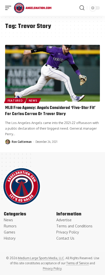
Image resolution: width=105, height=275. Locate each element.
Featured (15, 100)
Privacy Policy (52, 268)
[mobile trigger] (9, 8)
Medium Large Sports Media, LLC (41, 258)
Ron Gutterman (22, 142)
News (33, 100)
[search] (82, 8)
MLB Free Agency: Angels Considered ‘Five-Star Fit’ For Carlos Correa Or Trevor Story (50, 111)
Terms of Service (77, 263)
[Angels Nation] (32, 8)
